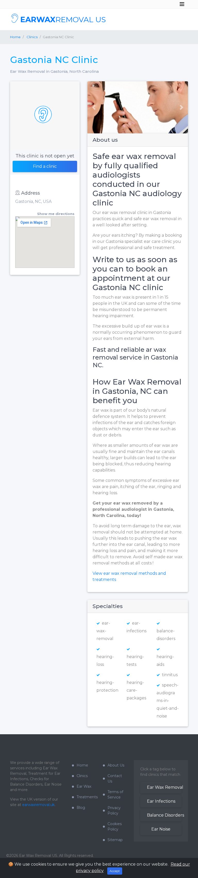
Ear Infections (161, 801)
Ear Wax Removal (164, 787)
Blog (81, 807)
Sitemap (115, 839)
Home (15, 37)
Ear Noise (160, 829)
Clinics (82, 775)
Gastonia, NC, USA (33, 201)
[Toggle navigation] (182, 4)
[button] (91, 107)
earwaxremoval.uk (38, 804)
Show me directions (56, 214)
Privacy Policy (114, 810)
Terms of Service (115, 794)
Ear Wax (84, 786)
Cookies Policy (115, 826)
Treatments (86, 797)
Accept (115, 871)
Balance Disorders (164, 815)
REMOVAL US (63, 19)
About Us (116, 765)
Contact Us (115, 778)
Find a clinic (45, 166)
